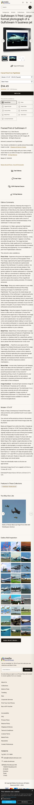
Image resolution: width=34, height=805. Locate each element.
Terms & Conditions (7, 730)
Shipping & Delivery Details (18, 147)
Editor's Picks (5, 689)
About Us (4, 682)
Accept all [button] (9, 802)
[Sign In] (31, 2)
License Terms (5, 734)
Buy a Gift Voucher (6, 706)
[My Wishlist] (23, 2)
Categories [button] (5, 12)
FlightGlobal (5, 486)
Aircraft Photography (18, 164)
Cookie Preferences (7, 744)
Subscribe (27, 669)
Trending (4, 692)
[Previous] (3, 41)
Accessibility (5, 713)
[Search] (30, 7)
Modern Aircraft (12, 486)
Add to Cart (17, 93)
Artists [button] (13, 12)
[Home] (6, 2)
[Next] (31, 41)
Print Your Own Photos (8, 703)
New (2, 696)
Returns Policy (5, 723)
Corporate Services (7, 699)
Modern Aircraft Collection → (11, 640)
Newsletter (4, 741)
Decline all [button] (25, 802)
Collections (20, 12)
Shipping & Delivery (7, 727)
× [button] (32, 790)
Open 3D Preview (19, 66)
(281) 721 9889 (8, 754)
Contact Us (4, 751)
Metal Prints (4, 737)
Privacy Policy (5, 720)
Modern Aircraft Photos (7, 164)
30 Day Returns (12, 155)
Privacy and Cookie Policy (10, 797)
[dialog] (17, 797)
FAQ (2, 716)
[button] (17, 799)
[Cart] (27, 2)
